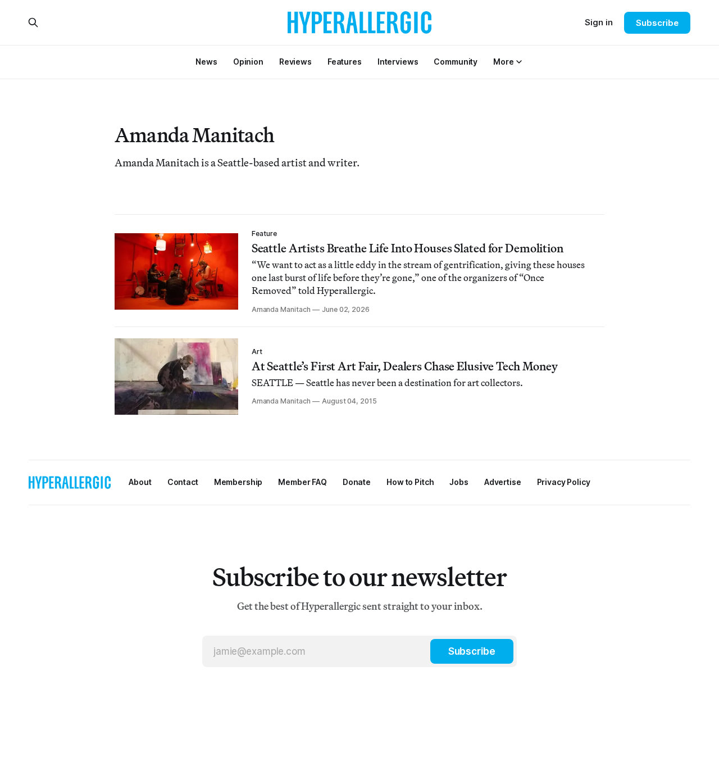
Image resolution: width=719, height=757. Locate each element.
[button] (503, 61)
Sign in (599, 22)
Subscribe (657, 22)
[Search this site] (33, 22)
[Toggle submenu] (519, 62)
